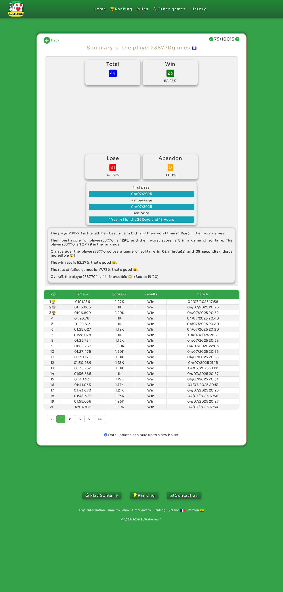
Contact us (186, 495)
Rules (142, 9)
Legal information (92, 510)
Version (174, 510)
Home (100, 9)
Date (201, 294)
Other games (141, 510)
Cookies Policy (118, 510)
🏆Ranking (121, 9)
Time (81, 294)
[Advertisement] (141, 120)
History (198, 9)
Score (117, 294)
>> (100, 419)
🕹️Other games (169, 9)
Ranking (160, 510)
